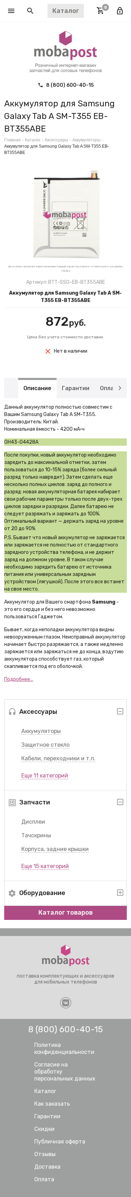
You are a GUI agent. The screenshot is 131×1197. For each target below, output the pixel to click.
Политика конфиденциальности (64, 1048)
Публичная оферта (59, 1141)
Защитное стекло (45, 744)
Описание (37, 388)
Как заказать (52, 1103)
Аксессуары (56, 140)
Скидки (44, 1129)
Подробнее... (18, 679)
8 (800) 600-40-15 (69, 85)
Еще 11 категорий (44, 775)
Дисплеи (33, 821)
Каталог (33, 140)
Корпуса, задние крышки (55, 849)
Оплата (110, 388)
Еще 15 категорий (45, 866)
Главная (12, 140)
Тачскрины (36, 835)
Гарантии (75, 388)
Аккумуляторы (41, 731)
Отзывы (45, 1154)
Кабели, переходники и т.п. (58, 758)
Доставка (47, 1166)
